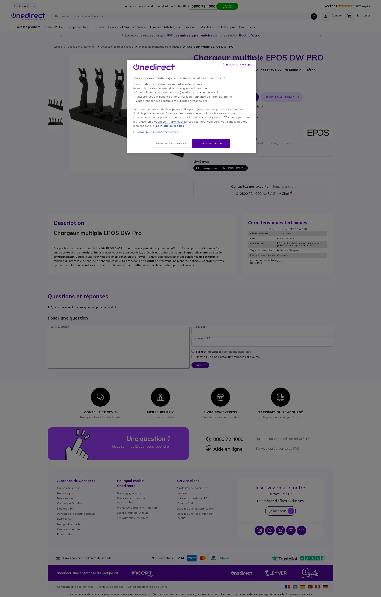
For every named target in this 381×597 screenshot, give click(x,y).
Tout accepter (211, 143)
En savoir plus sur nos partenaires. (156, 132)
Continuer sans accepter (238, 64)
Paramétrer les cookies (171, 143)
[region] (191, 106)
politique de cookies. (170, 126)
